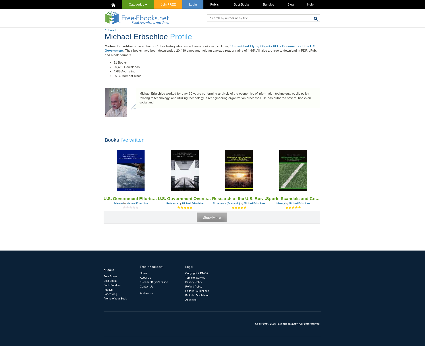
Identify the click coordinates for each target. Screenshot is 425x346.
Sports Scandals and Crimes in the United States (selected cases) (293, 198)
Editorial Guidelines (197, 291)
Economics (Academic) (226, 203)
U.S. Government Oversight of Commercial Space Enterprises (185, 198)
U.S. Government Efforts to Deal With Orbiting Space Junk (131, 198)
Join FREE (168, 4)
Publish (215, 4)
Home (110, 30)
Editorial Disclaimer (197, 295)
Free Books (110, 276)
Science (118, 203)
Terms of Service (195, 277)
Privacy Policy (193, 282)
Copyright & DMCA (196, 273)
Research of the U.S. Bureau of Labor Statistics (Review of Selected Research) (239, 198)
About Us (145, 277)
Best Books (241, 4)
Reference (172, 203)
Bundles (268, 4)
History (280, 203)
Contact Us (146, 286)
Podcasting (110, 294)
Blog (291, 4)
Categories (137, 4)
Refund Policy (193, 286)
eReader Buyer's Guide (154, 282)
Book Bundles (112, 285)
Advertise (191, 299)
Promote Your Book (115, 298)
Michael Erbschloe (137, 203)
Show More (212, 217)
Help (310, 4)
